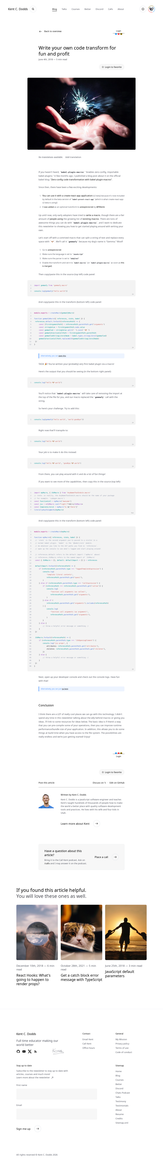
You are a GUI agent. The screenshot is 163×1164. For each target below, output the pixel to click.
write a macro (93, 215)
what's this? (119, 27)
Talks (64, 9)
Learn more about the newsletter (33, 1077)
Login (118, 31)
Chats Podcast (123, 1092)
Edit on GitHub (117, 782)
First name (21, 1085)
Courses (76, 9)
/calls (47, 863)
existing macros (91, 218)
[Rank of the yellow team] (121, 34)
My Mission (121, 1039)
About (121, 9)
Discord (99, 9)
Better (87, 9)
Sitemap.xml (122, 1122)
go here (65, 689)
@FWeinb (100, 207)
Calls (110, 9)
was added (49, 207)
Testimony (121, 1101)
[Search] (33, 9)
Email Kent (87, 1039)
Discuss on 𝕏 (99, 782)
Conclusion (46, 705)
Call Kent (86, 1043)
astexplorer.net (86, 207)
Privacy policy (122, 1043)
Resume (120, 1114)
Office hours (88, 1047)
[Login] (151, 9)
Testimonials (122, 1105)
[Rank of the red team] (118, 34)
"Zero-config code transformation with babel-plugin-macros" (81, 179)
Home (119, 1071)
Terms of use (122, 1047)
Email (19, 1105)
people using (56, 218)
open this (62, 356)
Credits (119, 1118)
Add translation (73, 157)
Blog (54, 9)
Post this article (46, 782)
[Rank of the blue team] (116, 34)
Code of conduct (124, 1052)
